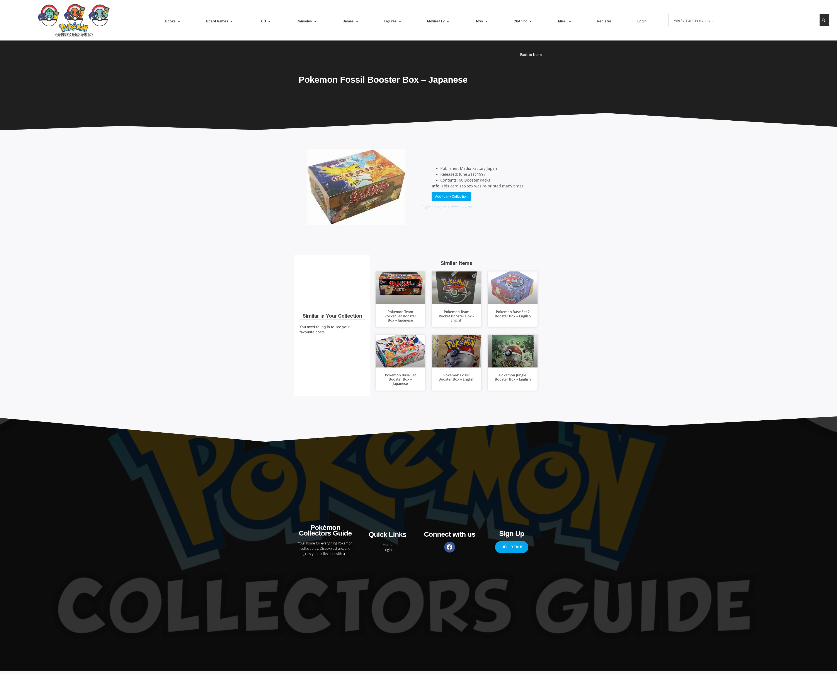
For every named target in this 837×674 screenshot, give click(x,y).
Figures (390, 21)
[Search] (824, 20)
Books (170, 21)
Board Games (217, 21)
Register (604, 21)
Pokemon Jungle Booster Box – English (513, 377)
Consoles (304, 21)
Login (641, 21)
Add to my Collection (451, 196)
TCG (262, 21)
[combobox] (743, 20)
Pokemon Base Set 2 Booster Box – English (513, 313)
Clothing (520, 21)
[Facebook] (449, 547)
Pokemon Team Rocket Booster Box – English (456, 315)
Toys (479, 21)
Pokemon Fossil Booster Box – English (457, 377)
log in (325, 327)
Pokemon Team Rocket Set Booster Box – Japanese (400, 315)
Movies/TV (436, 21)
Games (348, 21)
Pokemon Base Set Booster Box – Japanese (400, 379)
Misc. (562, 21)
